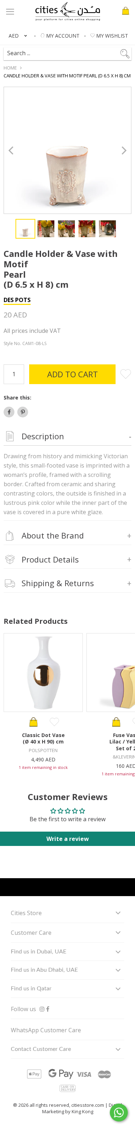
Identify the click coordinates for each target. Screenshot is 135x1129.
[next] (123, 150)
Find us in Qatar (31, 988)
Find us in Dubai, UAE (38, 952)
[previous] (11, 150)
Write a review (67, 839)
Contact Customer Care (41, 1049)
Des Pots (17, 300)
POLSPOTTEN (43, 750)
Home (10, 67)
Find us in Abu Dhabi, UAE (44, 970)
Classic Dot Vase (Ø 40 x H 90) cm (43, 738)
